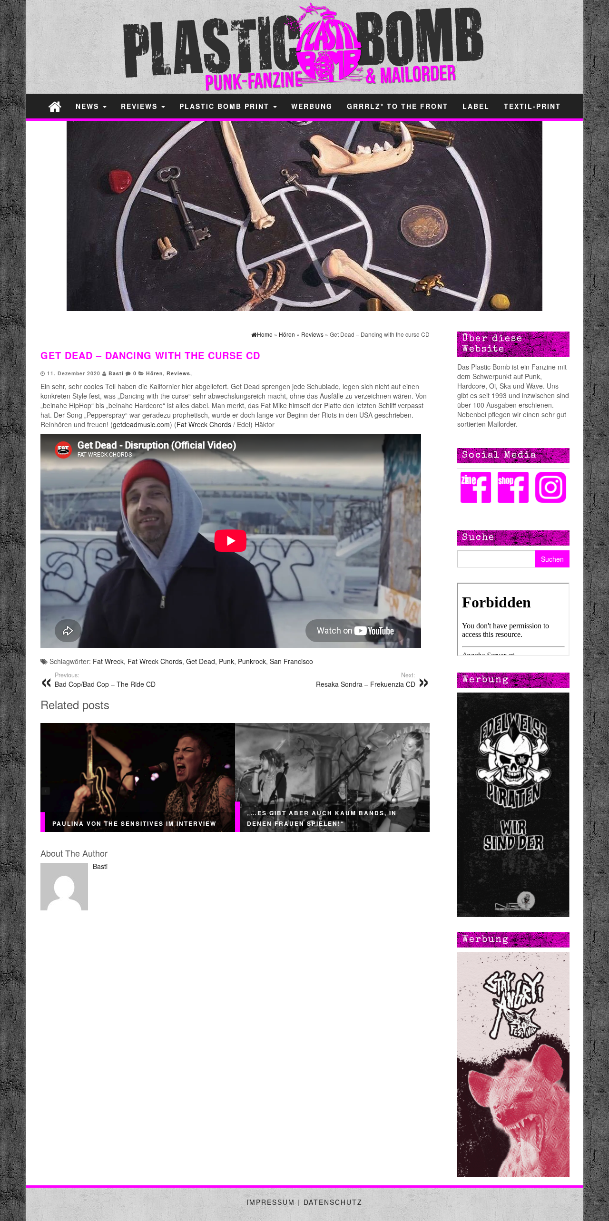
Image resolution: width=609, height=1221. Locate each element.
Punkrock (252, 661)
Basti (116, 373)
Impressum (270, 1202)
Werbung (312, 106)
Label (476, 106)
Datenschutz (333, 1202)
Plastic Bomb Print (225, 106)
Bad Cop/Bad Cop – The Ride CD (105, 680)
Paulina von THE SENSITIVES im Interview (134, 823)
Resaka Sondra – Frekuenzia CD (365, 680)
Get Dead (200, 661)
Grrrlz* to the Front (397, 106)
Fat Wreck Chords (204, 424)
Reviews (140, 106)
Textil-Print (532, 106)
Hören (154, 373)
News (89, 106)
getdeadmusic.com (141, 424)
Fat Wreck (108, 661)
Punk (226, 661)
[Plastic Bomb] (54, 106)
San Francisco (291, 661)
